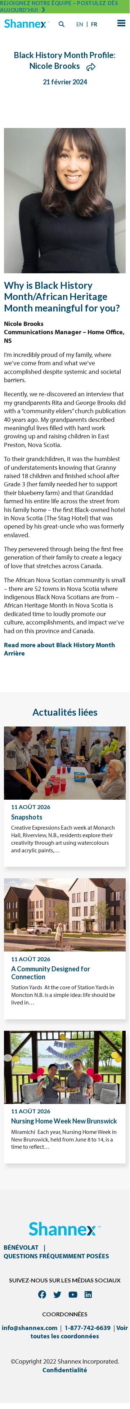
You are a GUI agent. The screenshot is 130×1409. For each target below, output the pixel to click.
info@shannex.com (29, 1328)
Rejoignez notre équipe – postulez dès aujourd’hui (59, 6)
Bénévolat (21, 1247)
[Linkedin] (88, 1294)
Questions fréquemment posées (56, 1256)
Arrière (14, 653)
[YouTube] (73, 1294)
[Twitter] (57, 1294)
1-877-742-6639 (87, 1328)
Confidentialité (64, 1370)
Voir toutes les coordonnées (79, 1332)
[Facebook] (42, 1294)
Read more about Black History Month (59, 645)
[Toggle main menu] (120, 24)
